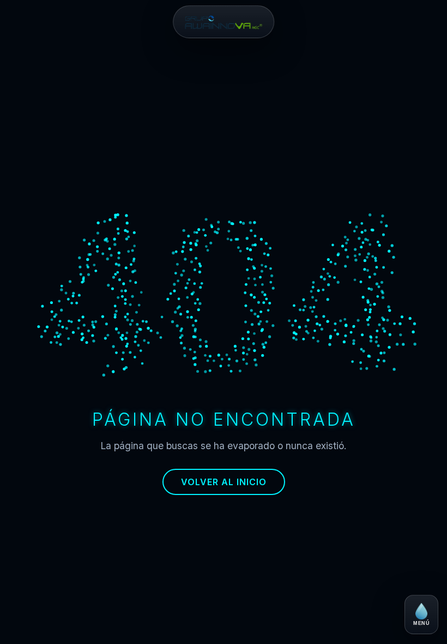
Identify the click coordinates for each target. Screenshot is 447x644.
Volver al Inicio (224, 481)
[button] (223, 21)
